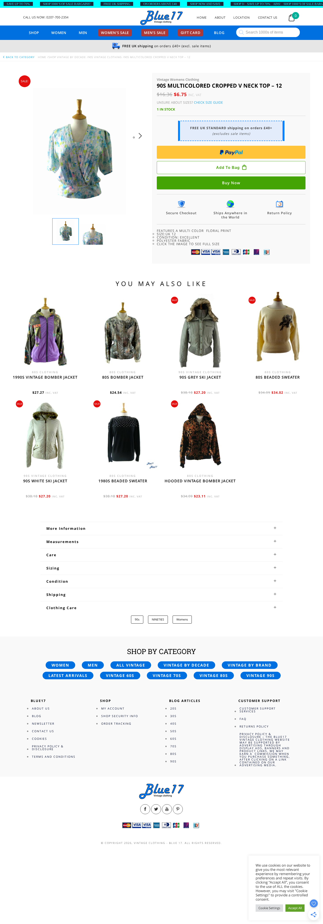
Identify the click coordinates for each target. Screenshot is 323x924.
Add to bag (228, 168)
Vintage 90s (260, 675)
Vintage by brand (250, 665)
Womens (182, 619)
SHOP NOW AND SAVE (205, 4)
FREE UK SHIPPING (117, 4)
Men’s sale (155, 32)
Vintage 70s (167, 675)
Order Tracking (116, 724)
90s (137, 619)
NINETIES (158, 619)
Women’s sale (115, 32)
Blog (219, 32)
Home (202, 18)
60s (173, 739)
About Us (41, 708)
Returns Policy (254, 726)
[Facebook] (145, 809)
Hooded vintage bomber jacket (200, 480)
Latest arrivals (67, 675)
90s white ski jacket (45, 480)
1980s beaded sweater (122, 480)
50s (173, 731)
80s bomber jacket (123, 377)
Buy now (231, 182)
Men (83, 32)
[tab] (161, 528)
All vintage (130, 665)
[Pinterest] (178, 809)
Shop (34, 32)
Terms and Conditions (53, 757)
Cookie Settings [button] (269, 908)
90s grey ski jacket (200, 377)
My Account (113, 708)
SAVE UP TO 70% (18, 4)
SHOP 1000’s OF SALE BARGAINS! (66, 4)
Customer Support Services (258, 709)
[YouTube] (167, 809)
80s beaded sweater (278, 377)
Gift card (191, 32)
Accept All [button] (295, 908)
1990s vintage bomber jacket (45, 377)
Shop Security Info (119, 716)
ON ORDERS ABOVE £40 (160, 4)
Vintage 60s (120, 675)
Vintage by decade (186, 665)
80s (173, 754)
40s (173, 724)
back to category (20, 57)
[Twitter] (156, 809)
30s (173, 716)
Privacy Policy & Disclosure (48, 747)
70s (173, 746)
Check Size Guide (208, 102)
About (220, 18)
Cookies (39, 739)
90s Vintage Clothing (105, 57)
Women (58, 32)
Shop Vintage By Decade (67, 57)
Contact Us (268, 18)
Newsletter (43, 724)
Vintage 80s (214, 675)
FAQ (243, 719)
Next (141, 140)
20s (173, 708)
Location (241, 18)
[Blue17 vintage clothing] (161, 18)
